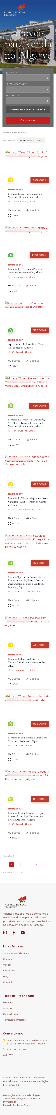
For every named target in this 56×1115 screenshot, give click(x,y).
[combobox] (28, 78)
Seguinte (42, 864)
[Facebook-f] (14, 933)
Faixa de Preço (17, 84)
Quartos (14, 95)
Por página (8, 872)
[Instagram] (5, 933)
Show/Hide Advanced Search (28, 109)
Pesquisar (29, 120)
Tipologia (14, 73)
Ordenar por (9, 140)
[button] (50, 9)
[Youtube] (23, 933)
